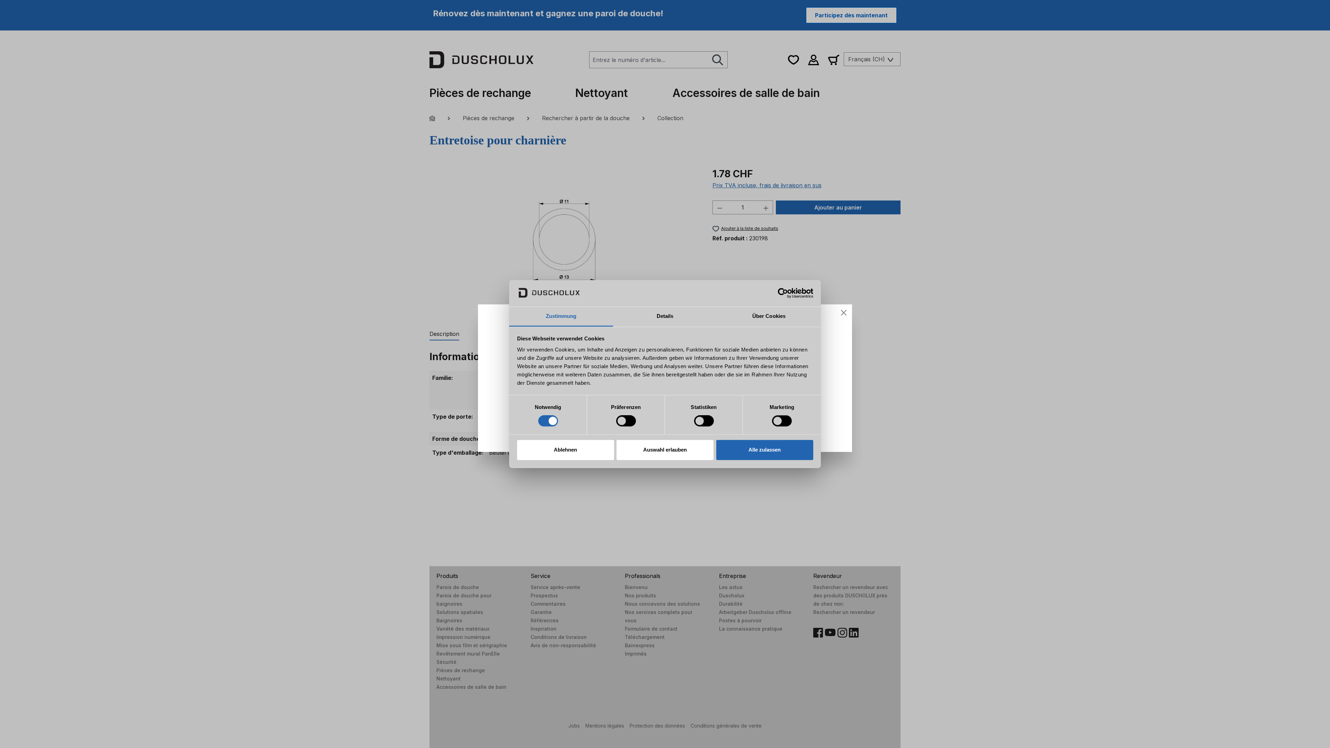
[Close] (843, 312)
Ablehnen (565, 450)
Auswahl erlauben (665, 450)
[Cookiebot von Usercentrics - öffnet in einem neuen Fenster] (783, 293)
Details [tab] (665, 316)
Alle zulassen (764, 450)
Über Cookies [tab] (769, 316)
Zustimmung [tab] (561, 316)
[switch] (626, 421)
